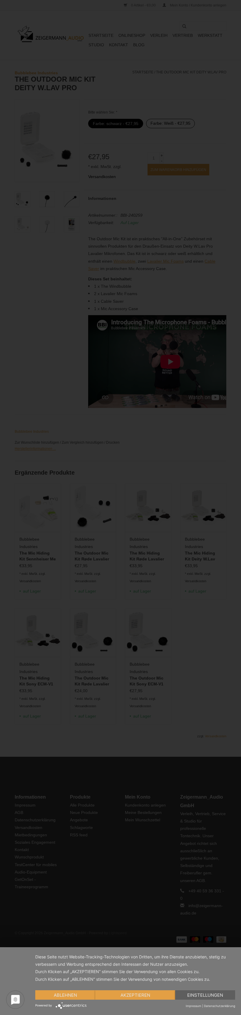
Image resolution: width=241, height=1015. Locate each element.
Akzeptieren (135, 995)
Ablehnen (65, 995)
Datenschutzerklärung (219, 1006)
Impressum (193, 1006)
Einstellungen (205, 995)
